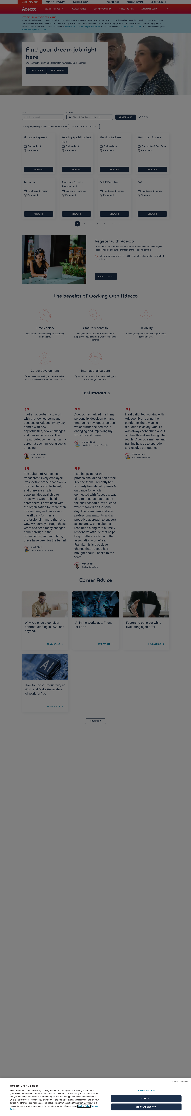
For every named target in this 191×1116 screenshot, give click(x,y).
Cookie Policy (84, 1106)
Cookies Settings (146, 1090)
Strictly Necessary (146, 1107)
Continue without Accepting (179, 1081)
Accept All (146, 1099)
